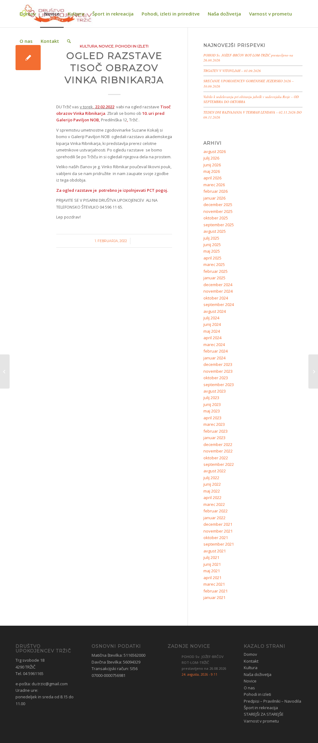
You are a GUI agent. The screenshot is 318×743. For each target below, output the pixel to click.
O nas (249, 688)
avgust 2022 (214, 471)
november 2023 (218, 371)
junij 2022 (212, 484)
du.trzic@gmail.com (50, 684)
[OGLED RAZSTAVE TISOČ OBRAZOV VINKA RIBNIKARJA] (28, 57)
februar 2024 (215, 351)
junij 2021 (212, 564)
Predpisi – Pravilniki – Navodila (272, 701)
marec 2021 (214, 584)
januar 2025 (214, 278)
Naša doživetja (257, 674)
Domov (250, 654)
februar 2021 (215, 591)
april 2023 (212, 418)
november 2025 (218, 211)
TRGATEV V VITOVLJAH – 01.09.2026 (232, 70)
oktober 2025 (215, 218)
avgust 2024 (214, 311)
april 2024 (212, 337)
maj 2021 (211, 571)
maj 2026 (211, 171)
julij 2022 (211, 477)
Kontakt (251, 661)
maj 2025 (211, 251)
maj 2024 (211, 331)
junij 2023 (212, 404)
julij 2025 (211, 238)
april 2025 (212, 258)
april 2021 (212, 577)
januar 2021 (214, 597)
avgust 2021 (214, 551)
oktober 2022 (215, 458)
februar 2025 (215, 271)
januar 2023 (214, 437)
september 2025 (218, 224)
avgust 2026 (214, 151)
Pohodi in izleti (257, 694)
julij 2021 (211, 557)
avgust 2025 (214, 231)
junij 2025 (212, 244)
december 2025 (217, 204)
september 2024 (218, 304)
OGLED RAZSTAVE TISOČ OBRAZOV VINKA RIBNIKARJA (114, 68)
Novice (250, 681)
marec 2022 (214, 504)
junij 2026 (212, 165)
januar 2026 (214, 198)
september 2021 (218, 544)
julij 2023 (211, 397)
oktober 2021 (215, 537)
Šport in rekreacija (261, 707)
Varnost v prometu (261, 721)
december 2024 (217, 284)
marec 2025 (214, 264)
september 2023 (218, 384)
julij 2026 (211, 158)
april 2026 (212, 178)
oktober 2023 (215, 378)
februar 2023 (215, 431)
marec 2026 (214, 184)
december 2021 (217, 524)
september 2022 (218, 464)
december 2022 (217, 444)
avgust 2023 (214, 391)
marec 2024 (214, 344)
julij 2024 (211, 318)
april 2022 (212, 497)
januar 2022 (214, 517)
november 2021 (218, 531)
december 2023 (217, 364)
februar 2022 (215, 511)
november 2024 (218, 291)
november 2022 (218, 451)
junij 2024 (212, 324)
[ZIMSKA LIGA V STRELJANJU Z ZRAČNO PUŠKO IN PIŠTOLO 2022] (5, 371)
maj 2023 (211, 411)
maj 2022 (211, 491)
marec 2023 (214, 424)
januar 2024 (214, 358)
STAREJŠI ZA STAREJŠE (264, 714)
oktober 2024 (215, 298)
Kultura (250, 667)
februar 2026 (215, 191)
